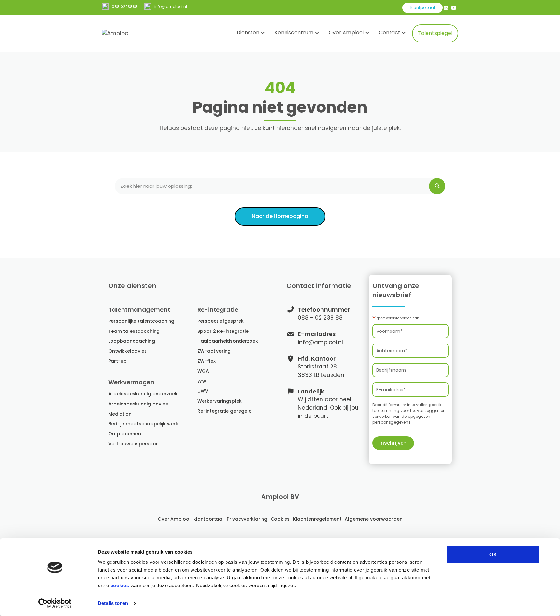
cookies (120, 585)
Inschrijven (393, 443)
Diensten (248, 32)
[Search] (437, 186)
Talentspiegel (435, 33)
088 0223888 (125, 6)
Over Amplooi (346, 32)
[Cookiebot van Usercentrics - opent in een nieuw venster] (55, 603)
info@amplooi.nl (170, 6)
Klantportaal (422, 7)
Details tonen (113, 603)
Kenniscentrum (293, 32)
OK (493, 554)
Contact (389, 32)
